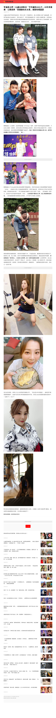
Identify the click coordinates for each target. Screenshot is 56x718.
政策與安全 (9, 698)
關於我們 (5, 698)
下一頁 (28, 526)
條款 (12, 698)
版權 (15, 698)
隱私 (13, 698)
